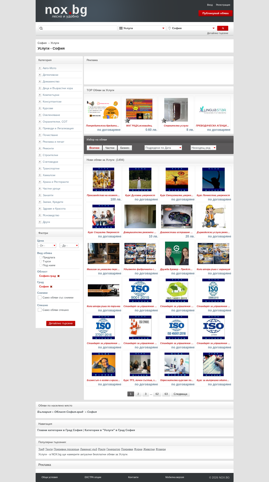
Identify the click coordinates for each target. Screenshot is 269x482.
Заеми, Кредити (53, 201)
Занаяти (48, 195)
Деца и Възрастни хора (58, 88)
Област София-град (68, 411)
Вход (210, 5)
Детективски (50, 74)
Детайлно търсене (217, 33)
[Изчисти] (58, 275)
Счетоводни (50, 161)
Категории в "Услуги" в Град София (110, 430)
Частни (109, 147)
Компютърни (51, 94)
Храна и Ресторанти (56, 181)
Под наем (49, 265)
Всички (94, 147)
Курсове (48, 108)
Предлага (49, 257)
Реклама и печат (53, 141)
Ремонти (48, 148)
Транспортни (51, 168)
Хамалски (49, 175)
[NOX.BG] (64, 11)
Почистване (50, 135)
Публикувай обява (215, 13)
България (44, 411)
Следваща (180, 393)
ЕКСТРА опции (93, 477)
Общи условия (50, 477)
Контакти (133, 477)
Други (46, 221)
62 (157, 393)
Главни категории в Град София (59, 430)
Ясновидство (51, 215)
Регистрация (223, 5)
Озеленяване (51, 114)
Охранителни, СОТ (55, 121)
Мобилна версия (174, 477)
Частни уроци (51, 188)
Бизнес (124, 147)
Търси (47, 261)
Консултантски (52, 101)
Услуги (55, 42)
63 (166, 393)
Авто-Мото (49, 68)
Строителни (50, 155)
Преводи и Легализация (58, 128)
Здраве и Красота (54, 208)
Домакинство (51, 81)
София (42, 42)
